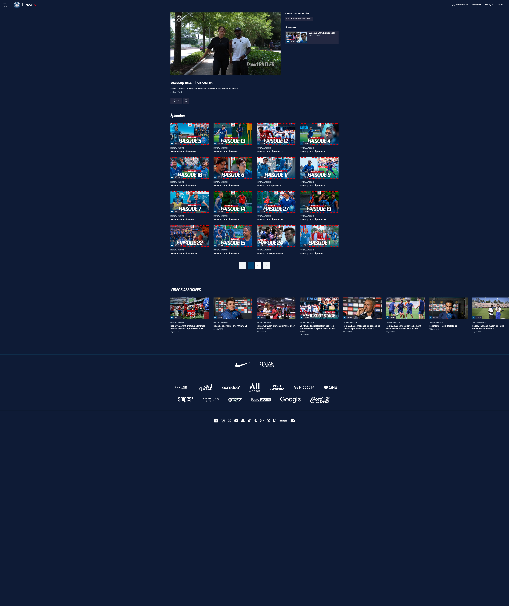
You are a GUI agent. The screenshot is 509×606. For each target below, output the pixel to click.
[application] (225, 43)
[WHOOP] (304, 387)
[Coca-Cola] (320, 400)
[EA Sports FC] (235, 400)
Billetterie (476, 5)
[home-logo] (17, 5)
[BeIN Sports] (261, 400)
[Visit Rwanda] (277, 387)
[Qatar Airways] (267, 364)
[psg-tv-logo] (29, 4)
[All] (254, 387)
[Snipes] (185, 400)
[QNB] (330, 387)
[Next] (335, 308)
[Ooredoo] (231, 387)
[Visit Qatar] (206, 387)
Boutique (489, 5)
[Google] (290, 400)
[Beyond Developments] (181, 387)
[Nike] (242, 364)
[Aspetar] (211, 400)
